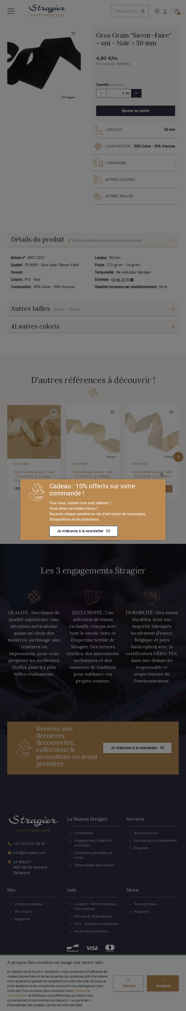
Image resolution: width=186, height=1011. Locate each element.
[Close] (162, 474)
